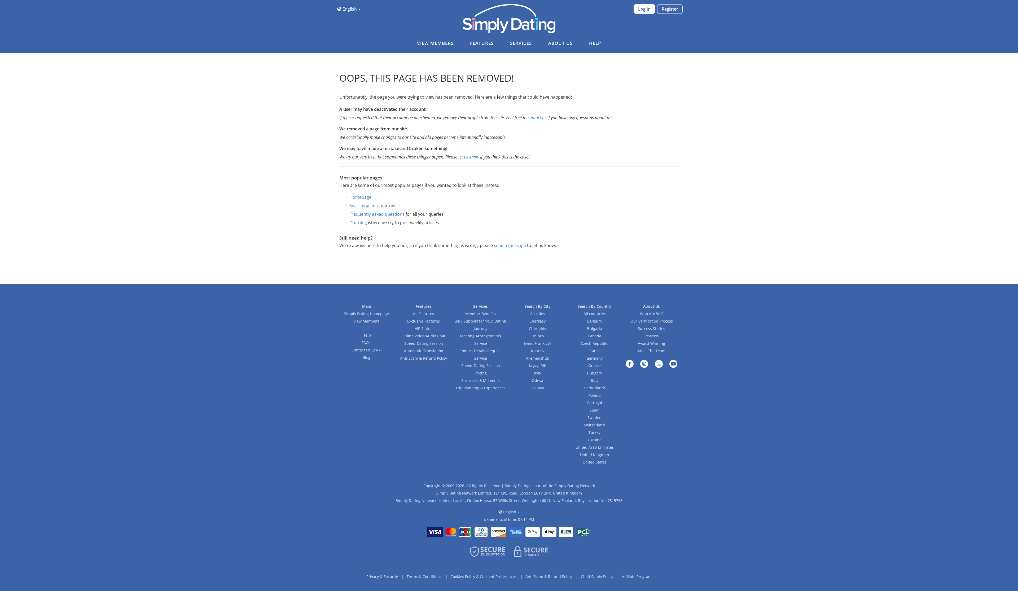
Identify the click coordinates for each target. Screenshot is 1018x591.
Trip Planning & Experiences (480, 387)
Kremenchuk (537, 358)
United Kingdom (594, 454)
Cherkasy (537, 321)
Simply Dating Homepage (366, 313)
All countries (594, 313)
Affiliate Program (637, 576)
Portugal (594, 402)
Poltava (537, 387)
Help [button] (595, 43)
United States (595, 462)
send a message (510, 245)
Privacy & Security (382, 576)
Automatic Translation (423, 350)
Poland (595, 395)
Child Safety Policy (597, 576)
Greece (594, 365)
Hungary (594, 373)
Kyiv (537, 373)
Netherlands (594, 387)
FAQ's (366, 342)
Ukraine (595, 439)
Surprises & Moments (480, 380)
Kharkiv (537, 350)
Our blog (358, 223)
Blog (366, 357)
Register (670, 9)
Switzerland (594, 424)
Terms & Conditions (424, 576)
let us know (468, 157)
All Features (423, 313)
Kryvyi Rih (537, 365)
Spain (595, 410)
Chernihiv (537, 328)
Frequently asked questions (377, 214)
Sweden (594, 417)
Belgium (594, 321)
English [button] (349, 9)
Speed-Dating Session (423, 343)
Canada (594, 335)
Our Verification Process (651, 321)
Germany (594, 358)
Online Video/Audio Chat (423, 335)
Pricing (481, 373)
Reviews (651, 335)
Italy (594, 380)
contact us (537, 118)
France (594, 350)
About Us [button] (560, 43)
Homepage (360, 197)
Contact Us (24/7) (366, 349)
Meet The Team (651, 350)
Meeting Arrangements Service (480, 339)
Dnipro (538, 335)
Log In (644, 9)
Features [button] (482, 43)
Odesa (537, 380)
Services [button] (521, 43)
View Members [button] (435, 43)
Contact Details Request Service (480, 354)
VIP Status (423, 328)
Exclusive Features (423, 321)
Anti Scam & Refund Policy (548, 576)
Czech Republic (594, 343)
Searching (359, 206)
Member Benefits (480, 313)
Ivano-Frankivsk (537, 343)
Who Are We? (651, 313)
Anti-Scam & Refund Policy (423, 358)
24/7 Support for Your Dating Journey (480, 325)
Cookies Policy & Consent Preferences (483, 576)
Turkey (594, 432)
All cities (537, 313)
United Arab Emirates (595, 447)
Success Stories (651, 328)
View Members (366, 321)
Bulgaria (594, 328)
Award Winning (651, 343)
